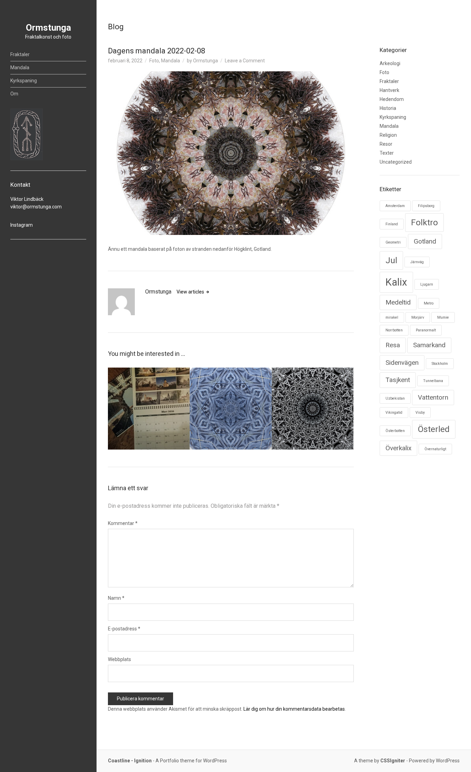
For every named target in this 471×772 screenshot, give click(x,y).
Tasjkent (397, 380)
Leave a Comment (245, 60)
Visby (420, 412)
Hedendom (392, 99)
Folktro (424, 222)
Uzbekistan (395, 398)
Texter (387, 153)
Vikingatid (393, 412)
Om (14, 93)
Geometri (393, 242)
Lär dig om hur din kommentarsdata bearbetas (294, 709)
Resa (392, 345)
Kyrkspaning (23, 80)
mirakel (391, 317)
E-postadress (124, 628)
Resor (386, 144)
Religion (388, 135)
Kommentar (123, 523)
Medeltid (398, 302)
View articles (191, 292)
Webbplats (119, 659)
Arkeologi (390, 63)
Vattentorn (433, 397)
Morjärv (417, 317)
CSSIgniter (392, 760)
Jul (391, 260)
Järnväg (417, 262)
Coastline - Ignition (130, 760)
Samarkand (429, 345)
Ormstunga (48, 27)
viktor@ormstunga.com (36, 206)
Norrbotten (394, 330)
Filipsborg (426, 206)
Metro (428, 303)
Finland (391, 224)
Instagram (21, 225)
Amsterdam (395, 206)
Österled (434, 429)
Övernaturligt (435, 449)
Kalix (396, 282)
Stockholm (440, 363)
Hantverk (389, 90)
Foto (154, 60)
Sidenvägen (402, 363)
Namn (116, 598)
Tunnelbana (433, 381)
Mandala (19, 67)
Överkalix (398, 448)
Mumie (443, 317)
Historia (388, 108)
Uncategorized (396, 162)
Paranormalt (426, 330)
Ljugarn (426, 284)
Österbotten (395, 431)
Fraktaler (20, 54)
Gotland (425, 241)
